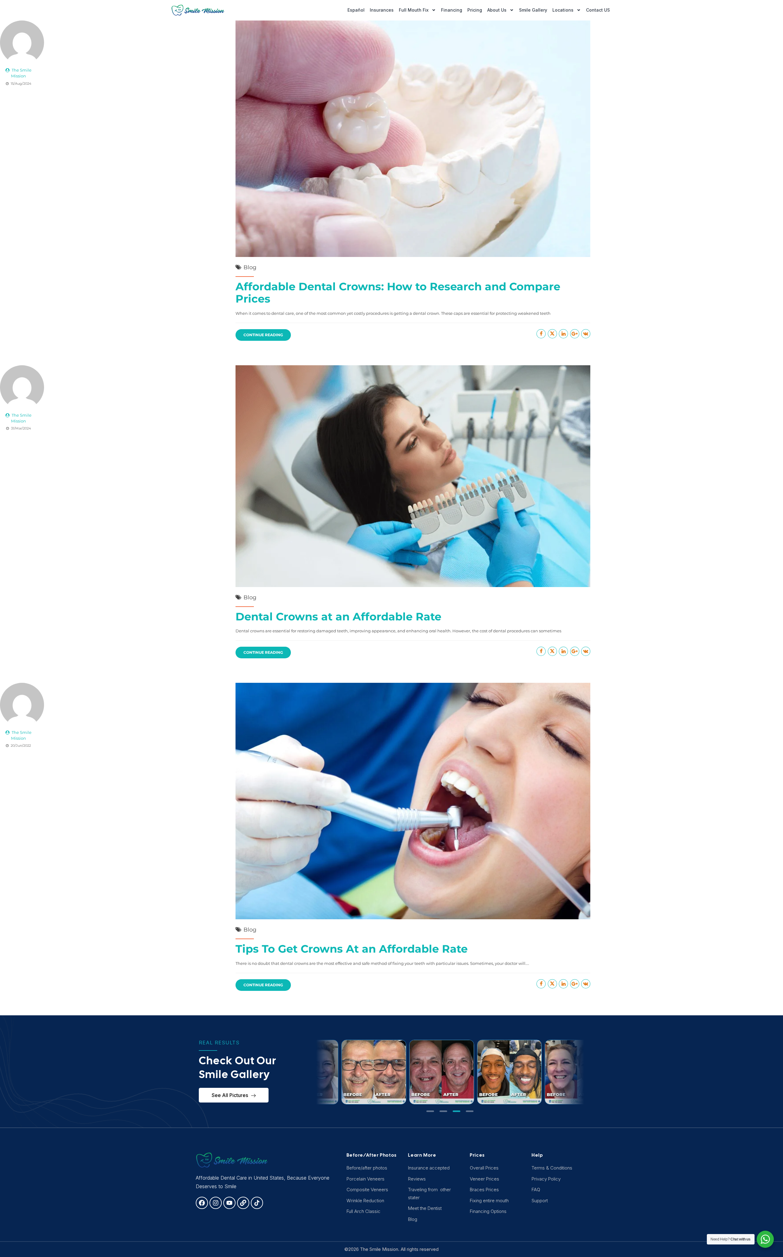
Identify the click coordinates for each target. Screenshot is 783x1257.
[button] (430, 1111)
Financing (451, 10)
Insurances (382, 10)
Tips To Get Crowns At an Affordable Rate (352, 948)
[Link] (243, 1203)
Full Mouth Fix (414, 10)
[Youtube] (229, 1203)
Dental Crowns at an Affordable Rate (338, 616)
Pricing (474, 10)
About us (497, 10)
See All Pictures (230, 1095)
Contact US (598, 10)
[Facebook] (202, 1203)
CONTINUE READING (263, 335)
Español (356, 10)
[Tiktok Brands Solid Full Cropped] (257, 1203)
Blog (249, 267)
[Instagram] (216, 1203)
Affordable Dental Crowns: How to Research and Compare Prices (398, 292)
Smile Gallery (533, 10)
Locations (562, 10)
